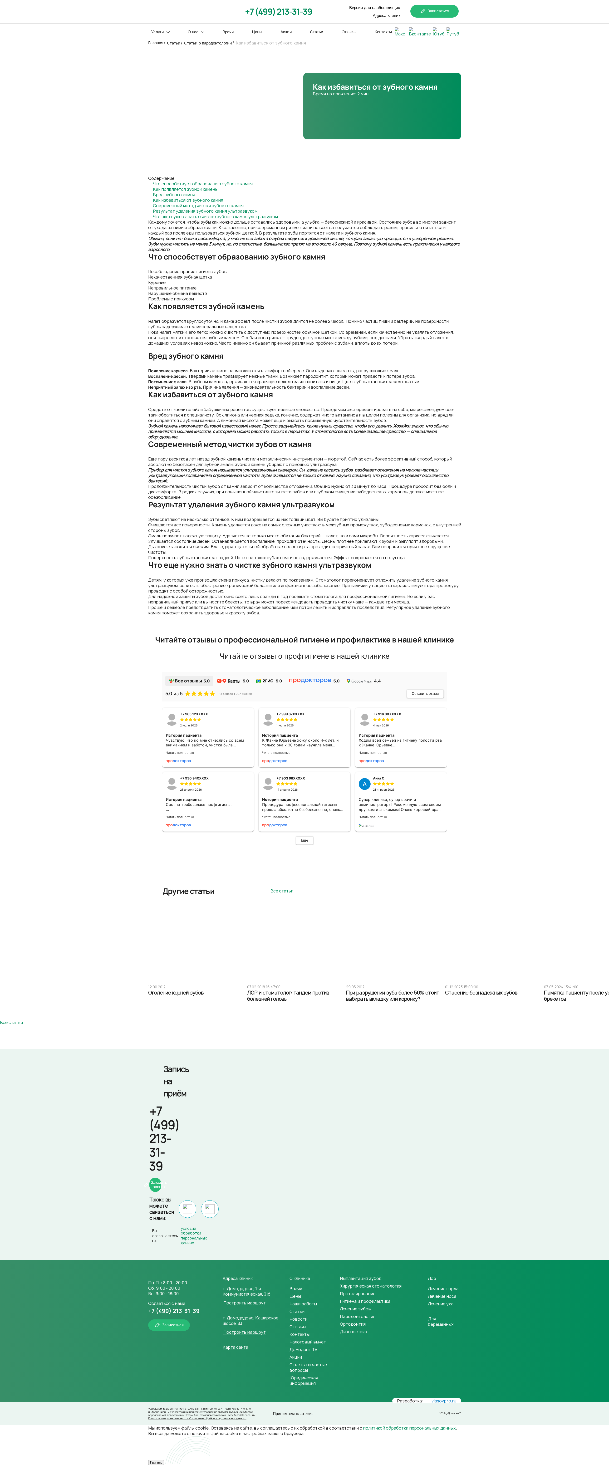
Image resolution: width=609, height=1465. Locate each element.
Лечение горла (443, 1288)
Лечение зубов (355, 1309)
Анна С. (379, 778)
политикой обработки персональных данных (409, 1428)
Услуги (157, 32)
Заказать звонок (156, 1184)
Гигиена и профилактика (365, 1301)
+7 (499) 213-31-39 (278, 11)
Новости (298, 1319)
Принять (156, 1462)
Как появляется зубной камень (185, 189)
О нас (193, 32)
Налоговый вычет (308, 1342)
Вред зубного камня (174, 194)
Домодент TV (303, 1349)
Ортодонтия (353, 1324)
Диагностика (353, 1331)
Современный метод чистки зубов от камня (198, 205)
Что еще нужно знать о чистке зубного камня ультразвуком (215, 216)
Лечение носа (442, 1296)
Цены (257, 32)
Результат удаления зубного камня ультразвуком (205, 211)
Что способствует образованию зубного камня (203, 183)
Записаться (438, 11)
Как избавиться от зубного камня (188, 200)
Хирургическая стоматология (371, 1286)
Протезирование (357, 1293)
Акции (286, 32)
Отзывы (349, 32)
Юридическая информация (304, 1380)
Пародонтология (357, 1316)
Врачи (228, 32)
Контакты (383, 32)
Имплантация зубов (361, 1278)
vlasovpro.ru (444, 1401)
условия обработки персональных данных (194, 1235)
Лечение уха (440, 1304)
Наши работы (303, 1304)
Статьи (316, 32)
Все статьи (281, 891)
